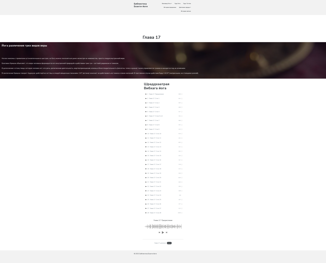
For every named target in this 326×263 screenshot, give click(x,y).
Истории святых (186, 11)
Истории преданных (170, 7)
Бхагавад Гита (166, 3)
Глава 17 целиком (160, 243)
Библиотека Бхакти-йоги (141, 5)
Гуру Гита (177, 3)
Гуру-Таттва (187, 3)
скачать (169, 243)
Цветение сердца (184, 7)
